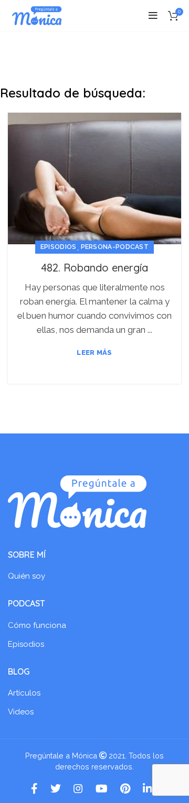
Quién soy (26, 576)
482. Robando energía (94, 267)
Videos (21, 712)
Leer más (94, 352)
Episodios (58, 247)
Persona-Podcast (115, 247)
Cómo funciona (37, 625)
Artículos (24, 693)
